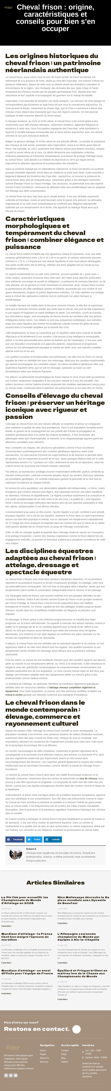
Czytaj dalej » (6, 926)
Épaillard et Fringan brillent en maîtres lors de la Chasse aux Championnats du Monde (82, 973)
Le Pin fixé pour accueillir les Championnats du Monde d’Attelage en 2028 (24, 900)
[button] (39, 7)
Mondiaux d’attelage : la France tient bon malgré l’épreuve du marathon (27, 936)
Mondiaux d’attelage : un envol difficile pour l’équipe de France (27, 972)
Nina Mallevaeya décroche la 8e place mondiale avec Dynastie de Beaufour (83, 900)
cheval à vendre (14, 694)
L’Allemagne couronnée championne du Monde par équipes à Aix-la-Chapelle (79, 936)
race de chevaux (88, 778)
